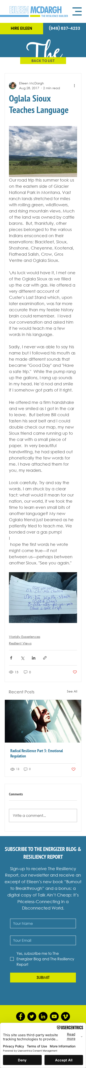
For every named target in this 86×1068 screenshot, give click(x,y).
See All (72, 691)
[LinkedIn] (43, 1016)
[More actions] (74, 85)
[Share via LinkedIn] (33, 658)
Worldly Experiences (24, 636)
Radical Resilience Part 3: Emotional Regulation (36, 753)
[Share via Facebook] (11, 658)
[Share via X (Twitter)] (22, 658)
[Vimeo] (65, 1016)
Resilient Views (20, 643)
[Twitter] (31, 1016)
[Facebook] (20, 1016)
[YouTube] (54, 1016)
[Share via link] (45, 658)
